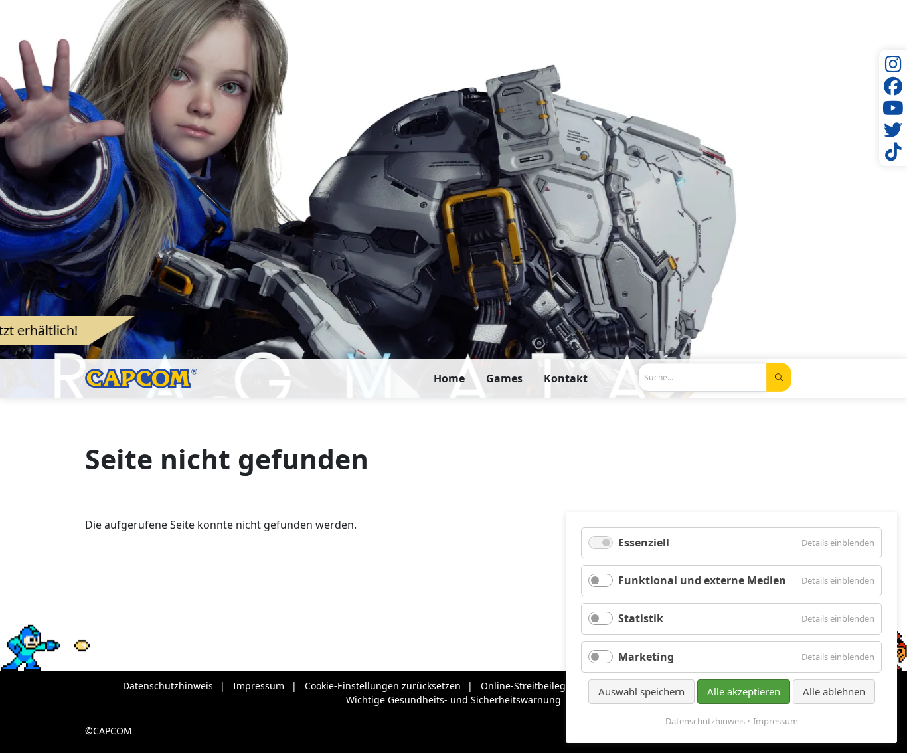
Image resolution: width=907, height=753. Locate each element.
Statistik (640, 618)
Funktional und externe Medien (702, 580)
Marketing (646, 656)
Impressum (775, 721)
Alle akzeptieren (743, 691)
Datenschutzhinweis (705, 721)
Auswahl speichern (641, 691)
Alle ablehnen (834, 691)
